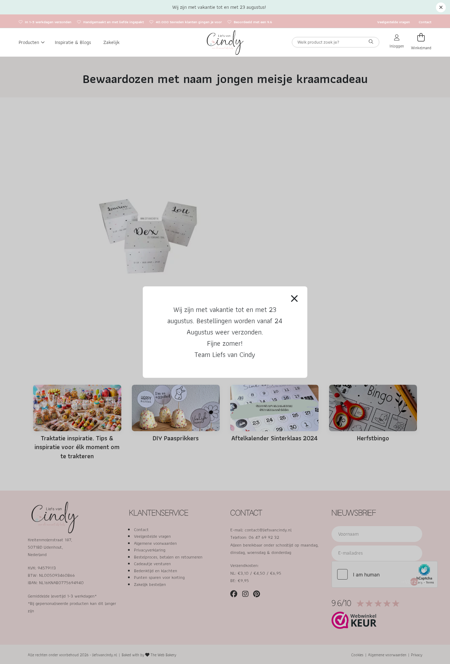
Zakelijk (111, 42)
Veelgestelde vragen (393, 22)
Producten (29, 42)
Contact (425, 22)
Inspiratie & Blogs (73, 42)
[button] (441, 7)
